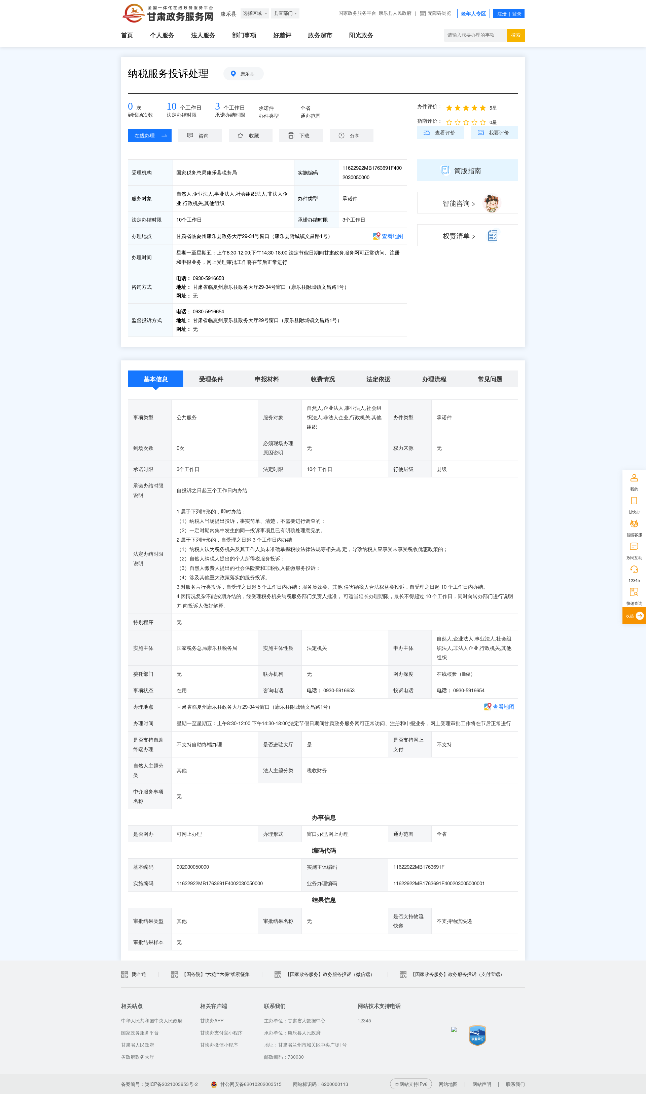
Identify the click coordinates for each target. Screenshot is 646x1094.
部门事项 (244, 35)
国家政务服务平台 (357, 13)
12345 (634, 580)
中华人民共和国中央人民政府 (151, 1020)
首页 (127, 35)
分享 (354, 135)
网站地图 (448, 1084)
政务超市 (320, 35)
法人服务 (203, 35)
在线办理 (145, 135)
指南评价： (429, 120)
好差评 (282, 35)
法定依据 (378, 379)
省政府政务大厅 (137, 1056)
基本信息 (156, 379)
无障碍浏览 (439, 13)
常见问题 (490, 379)
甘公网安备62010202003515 (251, 1084)
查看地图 (392, 236)
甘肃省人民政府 (137, 1044)
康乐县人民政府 (395, 13)
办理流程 (434, 379)
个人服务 (162, 35)
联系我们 (515, 1084)
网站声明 (481, 1084)
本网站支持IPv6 (411, 1084)
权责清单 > (459, 235)
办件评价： (429, 106)
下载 (304, 135)
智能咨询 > (459, 203)
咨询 (204, 135)
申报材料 (267, 379)
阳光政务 (361, 35)
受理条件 (211, 379)
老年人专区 (473, 13)
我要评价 (499, 132)
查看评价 (445, 132)
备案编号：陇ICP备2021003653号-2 (160, 1084)
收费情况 (323, 379)
